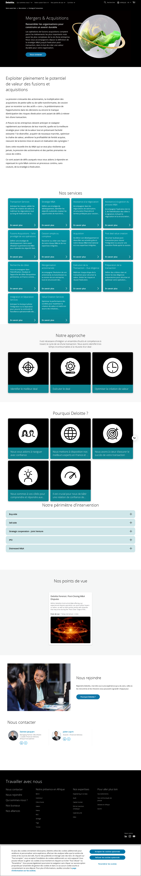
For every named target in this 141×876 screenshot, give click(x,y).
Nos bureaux (13, 805)
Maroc (38, 810)
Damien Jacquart (27, 731)
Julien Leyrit (68, 731)
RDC (37, 815)
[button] (109, 2)
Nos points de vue (57, 3)
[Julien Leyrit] (56, 735)
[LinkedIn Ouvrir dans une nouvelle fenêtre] (125, 836)
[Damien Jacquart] (13, 735)
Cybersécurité (77, 813)
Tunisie (38, 827)
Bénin (38, 794)
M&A (74, 817)
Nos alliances (13, 811)
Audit (74, 798)
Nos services (22, 8)
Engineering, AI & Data (80, 794)
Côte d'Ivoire (40, 802)
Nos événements (102, 794)
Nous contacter (36, 54)
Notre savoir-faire (40, 3)
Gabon (38, 806)
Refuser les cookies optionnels (107, 857)
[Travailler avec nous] (134, 2)
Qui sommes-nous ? (24, 3)
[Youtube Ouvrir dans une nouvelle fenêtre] (134, 836)
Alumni (99, 809)
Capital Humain (78, 802)
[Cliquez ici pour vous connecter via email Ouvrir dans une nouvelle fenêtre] (25, 743)
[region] (70, 860)
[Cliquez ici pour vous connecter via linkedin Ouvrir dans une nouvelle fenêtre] (21, 743)
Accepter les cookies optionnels (107, 851)
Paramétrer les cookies (107, 864)
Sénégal (38, 819)
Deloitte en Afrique (103, 805)
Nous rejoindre (14, 794)
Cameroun (39, 798)
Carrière (70, 3)
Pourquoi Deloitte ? (88, 697)
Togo (37, 823)
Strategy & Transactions (36, 8)
